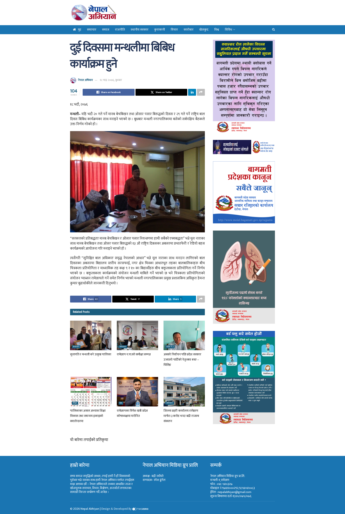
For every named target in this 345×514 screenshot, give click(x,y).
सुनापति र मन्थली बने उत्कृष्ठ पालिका (90, 354)
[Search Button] (273, 29)
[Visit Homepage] (103, 12)
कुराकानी (159, 29)
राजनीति (120, 29)
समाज (105, 29)
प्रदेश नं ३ (170, 346)
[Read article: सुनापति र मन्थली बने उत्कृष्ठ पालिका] (90, 335)
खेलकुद (203, 29)
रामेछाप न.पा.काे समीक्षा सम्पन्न (134, 354)
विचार (174, 29)
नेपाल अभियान (85, 80)
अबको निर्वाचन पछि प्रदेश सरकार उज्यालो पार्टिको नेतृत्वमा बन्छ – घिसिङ (182, 360)
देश (121, 403)
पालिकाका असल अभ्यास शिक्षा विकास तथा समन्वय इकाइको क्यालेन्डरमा (87, 416)
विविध (228, 29)
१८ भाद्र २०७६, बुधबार (111, 80)
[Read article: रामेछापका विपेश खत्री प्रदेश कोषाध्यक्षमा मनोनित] (137, 391)
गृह (79, 29)
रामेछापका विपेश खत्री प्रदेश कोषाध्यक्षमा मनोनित (132, 413)
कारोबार (189, 29)
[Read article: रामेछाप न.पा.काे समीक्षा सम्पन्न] (137, 335)
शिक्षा (75, 403)
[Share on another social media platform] (201, 92)
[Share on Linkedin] (192, 92)
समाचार (91, 29)
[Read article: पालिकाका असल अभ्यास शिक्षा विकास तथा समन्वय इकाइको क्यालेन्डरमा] (90, 391)
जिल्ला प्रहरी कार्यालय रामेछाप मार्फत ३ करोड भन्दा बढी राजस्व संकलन (181, 416)
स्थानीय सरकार (139, 29)
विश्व (216, 29)
